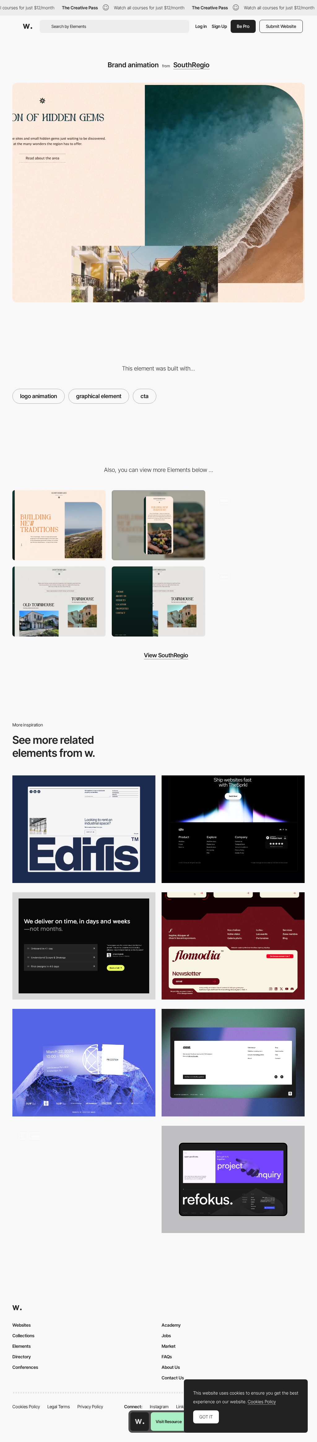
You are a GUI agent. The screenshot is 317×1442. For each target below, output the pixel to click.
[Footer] (83, 829)
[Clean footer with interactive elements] (83, 1179)
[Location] (258, 601)
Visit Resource (169, 1421)
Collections (23, 1335)
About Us (171, 1367)
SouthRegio (191, 64)
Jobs (166, 1335)
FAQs (167, 1356)
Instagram (159, 1406)
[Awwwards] (27, 26)
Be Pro (243, 26)
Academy (171, 1325)
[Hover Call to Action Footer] (83, 1062)
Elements (21, 1346)
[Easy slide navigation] (158, 601)
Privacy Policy (90, 1406)
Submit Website (281, 26)
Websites (21, 1325)
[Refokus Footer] (233, 1179)
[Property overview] (59, 601)
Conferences (25, 1367)
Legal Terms (58, 1406)
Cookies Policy (26, 1406)
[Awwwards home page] (139, 1421)
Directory (21, 1356)
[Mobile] (158, 525)
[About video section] (258, 525)
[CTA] (83, 946)
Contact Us (173, 1377)
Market (169, 1346)
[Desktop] (59, 525)
